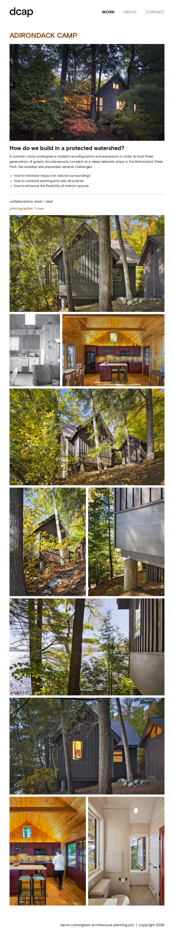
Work (108, 12)
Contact (155, 12)
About (130, 12)
